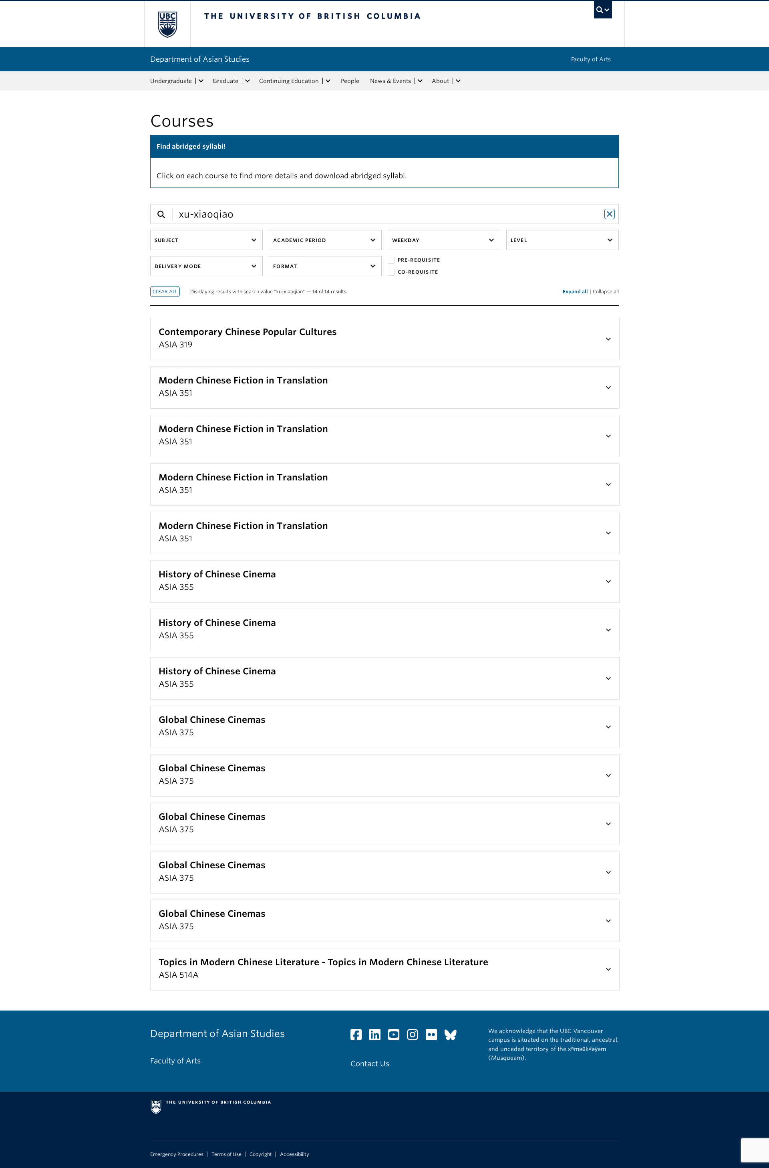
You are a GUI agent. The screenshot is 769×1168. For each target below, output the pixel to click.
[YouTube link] (396, 1037)
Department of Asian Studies (200, 59)
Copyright (261, 1154)
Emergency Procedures (176, 1154)
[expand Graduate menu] (247, 81)
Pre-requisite (419, 260)
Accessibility (294, 1154)
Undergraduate (171, 81)
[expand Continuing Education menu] (328, 81)
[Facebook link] (359, 1037)
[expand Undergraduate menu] (201, 81)
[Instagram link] (415, 1037)
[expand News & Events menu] (420, 81)
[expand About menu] (458, 81)
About (440, 81)
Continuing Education (289, 81)
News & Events (390, 81)
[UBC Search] (603, 9)
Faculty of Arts (591, 59)
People (350, 81)
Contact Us (369, 1063)
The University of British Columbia (167, 24)
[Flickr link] (434, 1037)
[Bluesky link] (454, 1037)
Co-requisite (418, 272)
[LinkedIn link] (378, 1037)
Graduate (225, 81)
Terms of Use (226, 1154)
